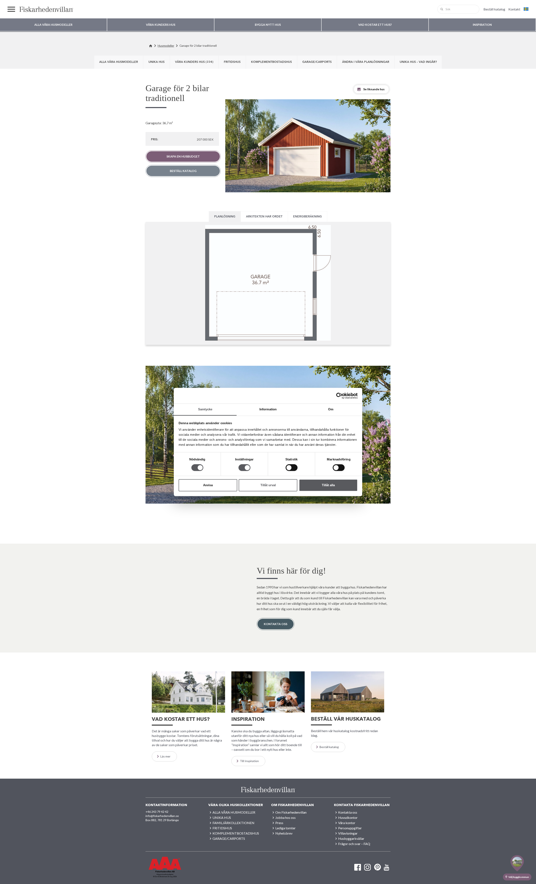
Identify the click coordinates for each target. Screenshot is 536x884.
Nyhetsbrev (283, 833)
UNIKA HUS (156, 62)
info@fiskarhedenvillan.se (162, 816)
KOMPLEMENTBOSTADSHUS (271, 62)
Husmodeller (166, 45)
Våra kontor (346, 823)
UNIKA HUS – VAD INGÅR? (418, 62)
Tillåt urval (268, 485)
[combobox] (458, 9)
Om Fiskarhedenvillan (291, 812)
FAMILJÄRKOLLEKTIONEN (233, 823)
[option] (307, 145)
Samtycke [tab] (205, 409)
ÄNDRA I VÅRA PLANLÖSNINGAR (365, 62)
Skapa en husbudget (183, 156)
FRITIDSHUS (232, 62)
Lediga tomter (285, 828)
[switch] (244, 467)
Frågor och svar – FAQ (354, 844)
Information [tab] (268, 409)
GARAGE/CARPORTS (317, 62)
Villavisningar (348, 833)
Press (279, 823)
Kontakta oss (275, 624)
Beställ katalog (183, 171)
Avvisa (208, 485)
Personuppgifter (350, 828)
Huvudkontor (348, 817)
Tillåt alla (328, 485)
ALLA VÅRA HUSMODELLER (118, 62)
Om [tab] (330, 409)
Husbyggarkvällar (351, 838)
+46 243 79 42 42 (157, 811)
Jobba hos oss (285, 817)
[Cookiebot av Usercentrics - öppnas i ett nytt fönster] (339, 396)
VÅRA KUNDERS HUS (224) (194, 62)
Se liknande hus (374, 89)
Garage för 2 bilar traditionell (198, 45)
